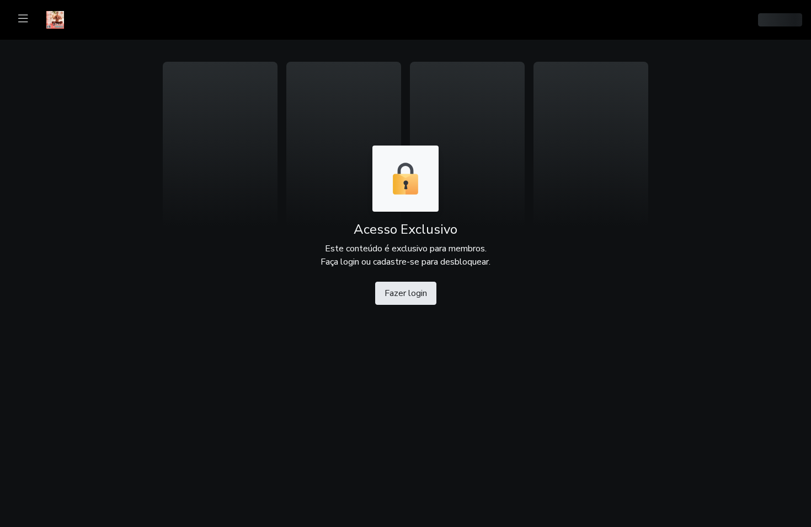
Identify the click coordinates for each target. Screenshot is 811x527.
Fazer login (406, 293)
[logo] (61, 19)
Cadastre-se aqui (601, 19)
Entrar (651, 19)
